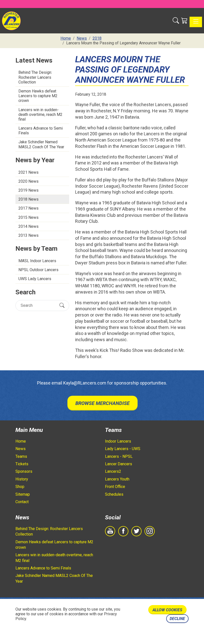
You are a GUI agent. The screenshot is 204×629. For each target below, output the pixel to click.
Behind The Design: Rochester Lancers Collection (35, 77)
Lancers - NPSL (119, 456)
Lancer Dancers (118, 464)
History (21, 479)
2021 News (28, 172)
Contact (22, 501)
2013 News (28, 235)
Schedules (114, 494)
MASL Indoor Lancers (37, 260)
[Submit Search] (62, 305)
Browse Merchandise (102, 403)
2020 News (28, 181)
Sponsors (23, 471)
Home (20, 441)
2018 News (28, 199)
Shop (19, 486)
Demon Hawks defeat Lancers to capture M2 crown (37, 96)
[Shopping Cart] (184, 21)
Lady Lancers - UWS (122, 448)
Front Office (115, 486)
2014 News (28, 226)
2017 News (28, 208)
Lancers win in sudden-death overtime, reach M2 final (40, 114)
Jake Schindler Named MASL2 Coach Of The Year (41, 144)
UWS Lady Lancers (34, 278)
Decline (177, 618)
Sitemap (22, 494)
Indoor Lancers (118, 441)
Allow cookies (167, 610)
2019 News (28, 190)
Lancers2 (113, 471)
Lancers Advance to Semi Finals (40, 130)
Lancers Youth (117, 479)
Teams (21, 456)
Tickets (21, 464)
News (20, 448)
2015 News (28, 217)
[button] (176, 21)
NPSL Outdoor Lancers (38, 269)
